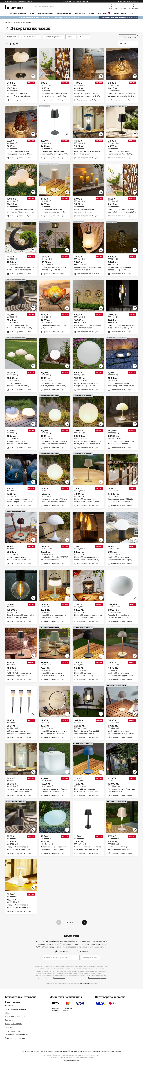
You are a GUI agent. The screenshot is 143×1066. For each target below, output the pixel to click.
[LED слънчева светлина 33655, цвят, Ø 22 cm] (55, 307)
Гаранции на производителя (16, 1034)
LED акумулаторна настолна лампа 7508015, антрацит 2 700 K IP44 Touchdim (54, 152)
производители (84, 983)
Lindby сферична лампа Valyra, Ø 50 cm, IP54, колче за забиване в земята (87, 442)
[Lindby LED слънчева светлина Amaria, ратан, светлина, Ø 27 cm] (88, 75)
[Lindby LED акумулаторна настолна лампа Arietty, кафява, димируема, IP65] (21, 539)
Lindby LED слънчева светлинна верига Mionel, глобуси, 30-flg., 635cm (54, 94)
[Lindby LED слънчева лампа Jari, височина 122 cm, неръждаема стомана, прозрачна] (122, 307)
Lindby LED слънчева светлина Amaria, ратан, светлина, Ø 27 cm (88, 94)
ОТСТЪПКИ (102, 13)
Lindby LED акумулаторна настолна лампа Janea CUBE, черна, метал (19, 848)
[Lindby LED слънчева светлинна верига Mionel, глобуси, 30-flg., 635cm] (55, 75)
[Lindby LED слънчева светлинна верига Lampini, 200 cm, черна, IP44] (21, 481)
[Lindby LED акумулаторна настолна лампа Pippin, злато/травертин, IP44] (122, 655)
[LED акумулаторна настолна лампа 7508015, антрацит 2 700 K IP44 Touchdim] (55, 133)
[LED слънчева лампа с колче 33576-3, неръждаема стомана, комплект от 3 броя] (21, 713)
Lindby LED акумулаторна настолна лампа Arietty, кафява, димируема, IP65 (20, 558)
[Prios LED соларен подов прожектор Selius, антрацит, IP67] (122, 365)
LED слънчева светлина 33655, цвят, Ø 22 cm (53, 326)
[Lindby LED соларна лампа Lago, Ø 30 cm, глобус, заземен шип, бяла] (55, 365)
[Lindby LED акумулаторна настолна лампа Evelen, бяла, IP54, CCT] (21, 886)
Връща (7, 1013)
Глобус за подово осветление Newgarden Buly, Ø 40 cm (86, 384)
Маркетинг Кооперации (15, 1016)
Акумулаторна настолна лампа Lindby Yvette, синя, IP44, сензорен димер (87, 152)
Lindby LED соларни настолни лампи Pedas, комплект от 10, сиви (86, 558)
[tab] (13, 36)
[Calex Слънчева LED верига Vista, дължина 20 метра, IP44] (21, 597)
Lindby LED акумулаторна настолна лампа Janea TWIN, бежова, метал (52, 210)
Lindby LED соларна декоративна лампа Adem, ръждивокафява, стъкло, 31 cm (20, 268)
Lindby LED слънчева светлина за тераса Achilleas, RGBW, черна (88, 616)
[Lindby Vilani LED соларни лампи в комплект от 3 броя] (88, 307)
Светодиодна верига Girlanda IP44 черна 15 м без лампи (120, 500)
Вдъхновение (10, 1038)
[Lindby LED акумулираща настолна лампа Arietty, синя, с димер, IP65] (88, 770)
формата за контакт (59, 978)
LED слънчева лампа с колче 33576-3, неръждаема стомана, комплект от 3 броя (20, 732)
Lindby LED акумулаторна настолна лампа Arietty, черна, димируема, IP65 (86, 674)
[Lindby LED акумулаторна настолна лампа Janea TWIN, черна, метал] (122, 133)
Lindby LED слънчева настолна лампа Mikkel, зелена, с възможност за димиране (53, 616)
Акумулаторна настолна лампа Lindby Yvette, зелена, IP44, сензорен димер (19, 790)
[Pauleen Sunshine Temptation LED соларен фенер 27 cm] (122, 249)
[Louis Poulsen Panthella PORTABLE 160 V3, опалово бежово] (122, 423)
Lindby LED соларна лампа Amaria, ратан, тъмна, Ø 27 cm (19, 152)
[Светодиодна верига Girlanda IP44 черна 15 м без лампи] (122, 481)
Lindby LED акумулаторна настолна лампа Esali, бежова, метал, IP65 (86, 500)
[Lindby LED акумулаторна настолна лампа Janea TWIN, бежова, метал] (55, 191)
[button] (33, 76)
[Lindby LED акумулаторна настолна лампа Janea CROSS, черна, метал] (21, 307)
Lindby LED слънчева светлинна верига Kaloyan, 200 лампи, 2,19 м (122, 210)
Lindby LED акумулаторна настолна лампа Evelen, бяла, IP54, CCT (19, 906)
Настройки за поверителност (30, 1051)
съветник (21, 1038)
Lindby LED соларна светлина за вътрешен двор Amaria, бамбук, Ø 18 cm (122, 94)
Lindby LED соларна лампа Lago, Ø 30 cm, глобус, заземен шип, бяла (54, 384)
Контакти (9, 1005)
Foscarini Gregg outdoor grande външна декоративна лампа (120, 616)
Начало (7, 22)
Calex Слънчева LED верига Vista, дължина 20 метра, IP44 (20, 616)
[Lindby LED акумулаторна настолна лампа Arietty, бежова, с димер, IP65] (122, 713)
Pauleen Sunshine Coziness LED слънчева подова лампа (86, 732)
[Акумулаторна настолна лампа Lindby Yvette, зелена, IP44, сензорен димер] (21, 770)
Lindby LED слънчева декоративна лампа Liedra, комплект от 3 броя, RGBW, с (19, 384)
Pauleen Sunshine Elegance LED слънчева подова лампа (53, 268)
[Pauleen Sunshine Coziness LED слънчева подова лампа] (88, 713)
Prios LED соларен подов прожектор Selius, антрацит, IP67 (121, 384)
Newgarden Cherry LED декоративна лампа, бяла (17, 442)
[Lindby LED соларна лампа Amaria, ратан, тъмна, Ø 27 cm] (21, 133)
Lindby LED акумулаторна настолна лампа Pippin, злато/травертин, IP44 (120, 674)
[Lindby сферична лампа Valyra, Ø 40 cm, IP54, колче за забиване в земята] (55, 481)
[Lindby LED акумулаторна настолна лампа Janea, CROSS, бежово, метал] (122, 828)
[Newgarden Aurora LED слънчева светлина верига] (122, 770)
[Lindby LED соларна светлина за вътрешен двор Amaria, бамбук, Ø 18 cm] (122, 75)
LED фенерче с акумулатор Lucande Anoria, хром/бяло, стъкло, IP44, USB (18, 94)
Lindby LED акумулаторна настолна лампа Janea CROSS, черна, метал (19, 326)
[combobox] (66, 6)
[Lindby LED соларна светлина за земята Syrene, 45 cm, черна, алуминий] (55, 713)
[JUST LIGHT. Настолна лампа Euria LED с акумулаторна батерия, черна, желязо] (21, 655)
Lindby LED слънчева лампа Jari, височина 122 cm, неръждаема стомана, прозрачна (121, 326)
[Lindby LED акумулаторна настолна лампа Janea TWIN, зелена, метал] (55, 655)
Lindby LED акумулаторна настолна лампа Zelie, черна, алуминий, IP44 (120, 558)
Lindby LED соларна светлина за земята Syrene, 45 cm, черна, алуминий (54, 732)
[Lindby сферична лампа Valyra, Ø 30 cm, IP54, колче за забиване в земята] (55, 423)
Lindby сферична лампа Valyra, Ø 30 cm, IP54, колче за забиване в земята (54, 442)
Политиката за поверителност (97, 978)
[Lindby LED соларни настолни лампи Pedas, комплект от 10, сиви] (88, 539)
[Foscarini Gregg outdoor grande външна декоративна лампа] (122, 597)
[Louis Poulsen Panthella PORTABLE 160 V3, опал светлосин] (55, 539)
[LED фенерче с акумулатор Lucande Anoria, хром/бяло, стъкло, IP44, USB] (21, 75)
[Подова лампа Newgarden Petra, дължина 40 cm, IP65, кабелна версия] (55, 828)
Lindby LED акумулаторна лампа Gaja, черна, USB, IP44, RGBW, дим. (87, 848)
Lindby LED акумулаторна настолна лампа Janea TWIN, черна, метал (120, 152)
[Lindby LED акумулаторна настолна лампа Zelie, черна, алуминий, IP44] (122, 539)
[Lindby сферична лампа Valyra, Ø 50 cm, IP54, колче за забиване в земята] (88, 423)
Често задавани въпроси (15, 1009)
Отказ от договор (12, 1002)
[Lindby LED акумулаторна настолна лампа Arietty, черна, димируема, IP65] (88, 655)
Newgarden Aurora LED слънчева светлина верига (121, 790)
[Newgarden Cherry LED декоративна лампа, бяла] (21, 423)
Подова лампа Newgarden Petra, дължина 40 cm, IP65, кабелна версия (54, 848)
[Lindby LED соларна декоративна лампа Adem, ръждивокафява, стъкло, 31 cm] (21, 249)
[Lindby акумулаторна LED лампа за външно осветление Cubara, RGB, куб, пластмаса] (55, 770)
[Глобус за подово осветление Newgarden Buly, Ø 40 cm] (88, 365)
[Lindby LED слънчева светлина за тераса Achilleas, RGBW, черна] (88, 597)
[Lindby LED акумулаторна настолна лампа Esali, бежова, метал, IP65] (88, 481)
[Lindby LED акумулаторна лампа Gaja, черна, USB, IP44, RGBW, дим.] (88, 828)
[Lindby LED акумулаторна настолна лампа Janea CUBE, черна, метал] (21, 828)
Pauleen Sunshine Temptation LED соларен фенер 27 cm (121, 268)
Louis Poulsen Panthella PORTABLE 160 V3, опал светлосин (54, 558)
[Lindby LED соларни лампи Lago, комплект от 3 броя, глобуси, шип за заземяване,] (21, 191)
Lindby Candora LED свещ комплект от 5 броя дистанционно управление (85, 210)
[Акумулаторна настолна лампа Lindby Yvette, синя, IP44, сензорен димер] (88, 133)
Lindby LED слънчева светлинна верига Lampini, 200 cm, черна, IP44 (20, 500)
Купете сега (74, 17)
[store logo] (14, 7)
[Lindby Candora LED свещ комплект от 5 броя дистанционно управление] (88, 191)
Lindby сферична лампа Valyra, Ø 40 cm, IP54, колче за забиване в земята (54, 500)
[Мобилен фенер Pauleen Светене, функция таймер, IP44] (88, 249)
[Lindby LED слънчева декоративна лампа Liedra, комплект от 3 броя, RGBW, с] (21, 365)
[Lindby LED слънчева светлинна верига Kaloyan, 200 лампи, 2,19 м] (122, 191)
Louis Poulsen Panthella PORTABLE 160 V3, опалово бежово (122, 442)
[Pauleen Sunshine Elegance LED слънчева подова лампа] (55, 249)
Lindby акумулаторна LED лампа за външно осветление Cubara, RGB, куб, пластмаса (54, 790)
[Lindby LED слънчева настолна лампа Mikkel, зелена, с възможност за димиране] (55, 597)
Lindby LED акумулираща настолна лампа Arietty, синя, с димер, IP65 (87, 790)
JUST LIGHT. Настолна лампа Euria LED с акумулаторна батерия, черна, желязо (19, 674)
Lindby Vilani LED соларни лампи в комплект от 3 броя (87, 326)
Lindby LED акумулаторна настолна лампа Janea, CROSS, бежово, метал (120, 848)
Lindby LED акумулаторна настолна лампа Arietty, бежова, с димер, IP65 (122, 732)
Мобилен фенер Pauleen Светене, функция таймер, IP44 (88, 268)
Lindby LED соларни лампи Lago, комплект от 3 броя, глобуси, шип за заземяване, (21, 210)
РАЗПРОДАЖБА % (16, 22)
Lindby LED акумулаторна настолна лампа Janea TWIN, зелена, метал (52, 674)
